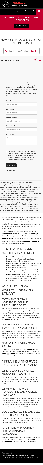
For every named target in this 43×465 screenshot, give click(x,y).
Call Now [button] (4, 11)
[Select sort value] (39, 60)
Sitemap (26, 457)
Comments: (10, 134)
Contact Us (14, 457)
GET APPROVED (21, 26)
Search (33, 51)
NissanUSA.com (33, 457)
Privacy (20, 457)
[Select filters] (35, 60)
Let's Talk (11, 165)
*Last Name (10, 109)
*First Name (10, 101)
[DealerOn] (7, 453)
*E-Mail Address (11, 117)
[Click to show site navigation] (39, 11)
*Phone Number (11, 126)
